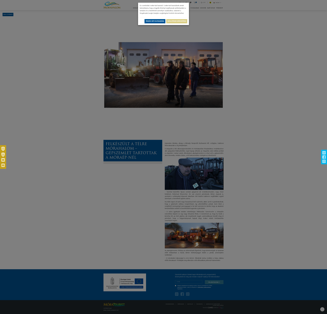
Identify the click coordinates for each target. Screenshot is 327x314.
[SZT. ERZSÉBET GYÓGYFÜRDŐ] (3, 154)
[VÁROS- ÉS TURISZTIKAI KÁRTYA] (3, 160)
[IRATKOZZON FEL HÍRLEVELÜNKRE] (3, 165)
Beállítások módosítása (177, 21)
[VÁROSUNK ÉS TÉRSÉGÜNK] (3, 149)
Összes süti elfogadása (155, 21)
